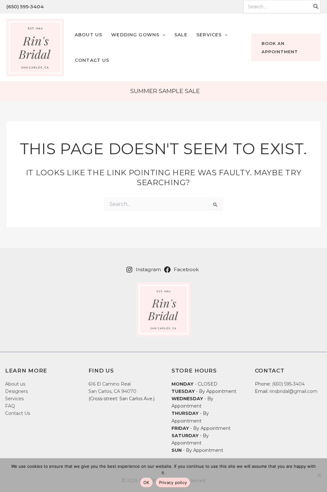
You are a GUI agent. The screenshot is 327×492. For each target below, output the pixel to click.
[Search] (316, 6)
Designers (16, 391)
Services (14, 399)
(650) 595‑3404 (25, 7)
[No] (319, 475)
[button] (138, 34)
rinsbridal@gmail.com (293, 391)
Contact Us (17, 413)
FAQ (10, 406)
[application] (162, 34)
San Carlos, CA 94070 (112, 391)
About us (15, 384)
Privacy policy (173, 482)
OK (146, 482)
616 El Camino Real (109, 384)
